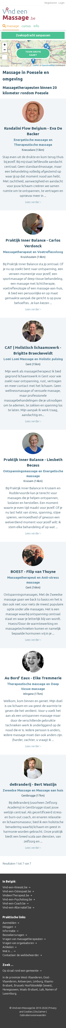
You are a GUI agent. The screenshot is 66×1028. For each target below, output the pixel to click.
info (36, 26)
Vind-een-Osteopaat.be (17, 891)
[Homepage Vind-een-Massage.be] (33, 14)
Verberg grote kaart (33, 61)
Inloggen (8, 926)
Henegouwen (10, 989)
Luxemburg (9, 993)
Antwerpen (24, 981)
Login (61, 3)
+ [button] (5, 45)
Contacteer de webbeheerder (21, 955)
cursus (26, 26)
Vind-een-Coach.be (14, 903)
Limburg (38, 981)
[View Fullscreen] (4, 57)
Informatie (9, 930)
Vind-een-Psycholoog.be (17, 899)
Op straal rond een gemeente (21, 970)
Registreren (51, 3)
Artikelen (8, 947)
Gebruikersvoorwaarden (33, 1015)
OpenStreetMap (48, 65)
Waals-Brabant (29, 989)
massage (12, 26)
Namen (49, 989)
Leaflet (35, 65)
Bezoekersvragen (13, 934)
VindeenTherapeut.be (16, 895)
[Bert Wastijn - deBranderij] (48, 48)
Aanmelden (9, 922)
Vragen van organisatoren (18, 942)
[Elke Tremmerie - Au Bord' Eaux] (18, 46)
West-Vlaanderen (31, 977)
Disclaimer (40, 1011)
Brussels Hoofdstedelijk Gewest (33, 985)
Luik (41, 989)
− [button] (5, 50)
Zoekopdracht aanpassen (33, 35)
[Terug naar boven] (58, 1020)
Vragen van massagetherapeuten (23, 938)
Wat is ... (8, 951)
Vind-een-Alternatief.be (17, 907)
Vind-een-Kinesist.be (15, 887)
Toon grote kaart (33, 53)
